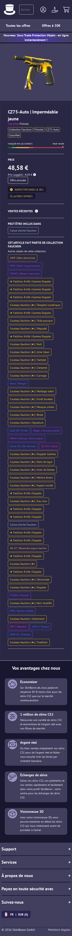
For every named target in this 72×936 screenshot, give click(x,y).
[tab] (36, 212)
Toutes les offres (18, 25)
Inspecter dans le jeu (29, 189)
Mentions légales (59, 930)
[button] (43, 9)
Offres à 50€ (51, 25)
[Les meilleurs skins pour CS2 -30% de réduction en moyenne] (9, 9)
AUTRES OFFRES (22, 196)
